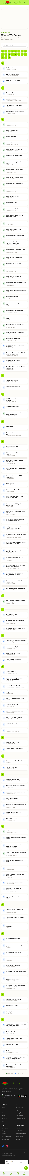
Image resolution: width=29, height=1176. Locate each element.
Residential (19, 1131)
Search (11, 1174)
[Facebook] (3, 1146)
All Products (5, 1128)
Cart (18, 1174)
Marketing (4, 1118)
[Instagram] (7, 1146)
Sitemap (18, 1139)
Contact (4, 1110)
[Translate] (17, 2)
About (3, 1107)
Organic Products (6, 1136)
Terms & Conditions (21, 1133)
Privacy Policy (19, 1136)
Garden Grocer (16, 1083)
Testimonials (5, 1113)
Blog (3, 1121)
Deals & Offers (5, 1139)
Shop (4, 1174)
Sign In (24, 1174)
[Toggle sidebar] (2, 2)
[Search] (14, 2)
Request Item (19, 1115)
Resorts (18, 1128)
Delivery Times (19, 1113)
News (3, 1115)
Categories (4, 1131)
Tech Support (19, 1107)
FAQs (17, 1110)
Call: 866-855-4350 (20, 1118)
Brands (4, 1133)
